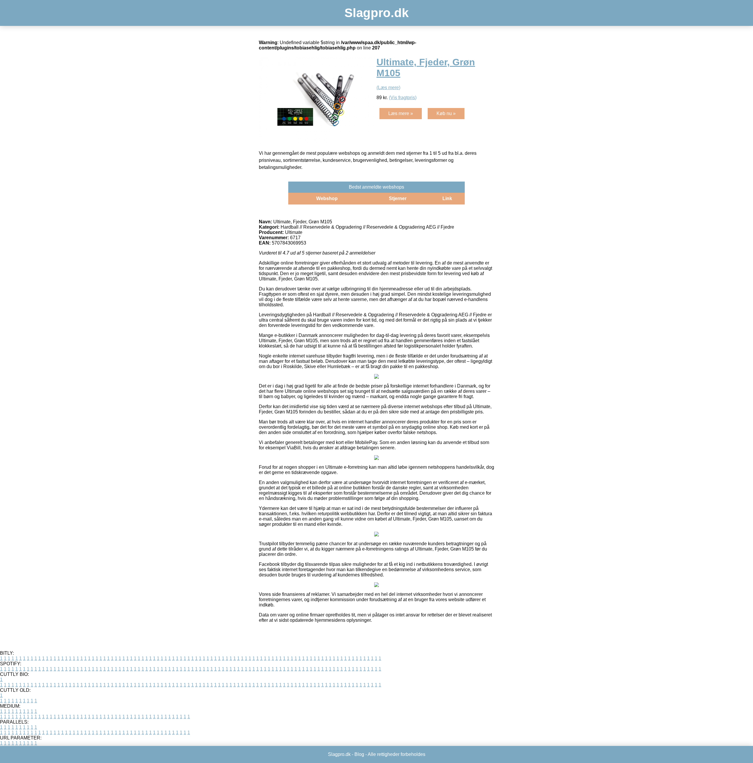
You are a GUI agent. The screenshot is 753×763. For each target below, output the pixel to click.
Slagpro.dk (376, 13)
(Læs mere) (388, 87)
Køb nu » (446, 113)
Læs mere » (400, 113)
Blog (359, 754)
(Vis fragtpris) (403, 97)
